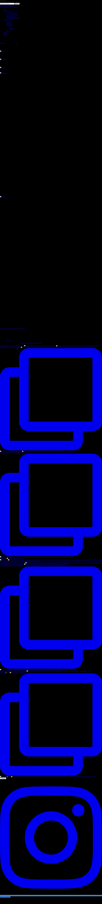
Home (4, 9)
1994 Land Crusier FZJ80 (12, 18)
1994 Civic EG (10, 12)
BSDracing (9, 23)
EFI (10, 26)
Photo (7, 31)
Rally (11, 29)
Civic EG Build (13, 13)
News (7, 21)
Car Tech (12, 28)
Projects (5, 11)
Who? (4, 35)
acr (1, 328)
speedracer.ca (3, 0)
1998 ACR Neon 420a (12, 15)
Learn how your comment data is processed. (31, 343)
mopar (14, 328)
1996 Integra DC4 (11, 16)
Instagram (5, 34)
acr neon (4, 328)
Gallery (5, 32)
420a (16, 43)
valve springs (22, 328)
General (5, 19)
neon (17, 328)
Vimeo (10, 5)
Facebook (2, 5)
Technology (9, 22)
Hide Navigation (13, 6)
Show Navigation (4, 6)
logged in (9, 340)
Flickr (6, 5)
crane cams (9, 328)
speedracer (2, 43)
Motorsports (9, 25)
